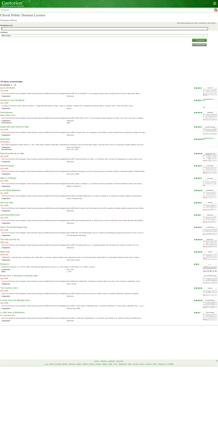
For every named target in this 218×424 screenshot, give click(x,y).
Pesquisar (200, 40)
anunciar (119, 361)
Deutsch (65, 364)
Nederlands (122, 364)
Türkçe (155, 364)
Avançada (200, 45)
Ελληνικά (72, 364)
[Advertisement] (109, 64)
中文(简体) (170, 364)
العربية (46, 364)
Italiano (104, 364)
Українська (162, 364)
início (97, 361)
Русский (135, 364)
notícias (103, 361)
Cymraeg (58, 364)
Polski (129, 364)
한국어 (116, 364)
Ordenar (4, 32)
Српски (142, 364)
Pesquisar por (6, 25)
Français (91, 364)
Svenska (148, 364)
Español (85, 364)
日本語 (110, 364)
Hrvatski (98, 364)
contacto (111, 361)
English (78, 364)
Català (51, 364)
